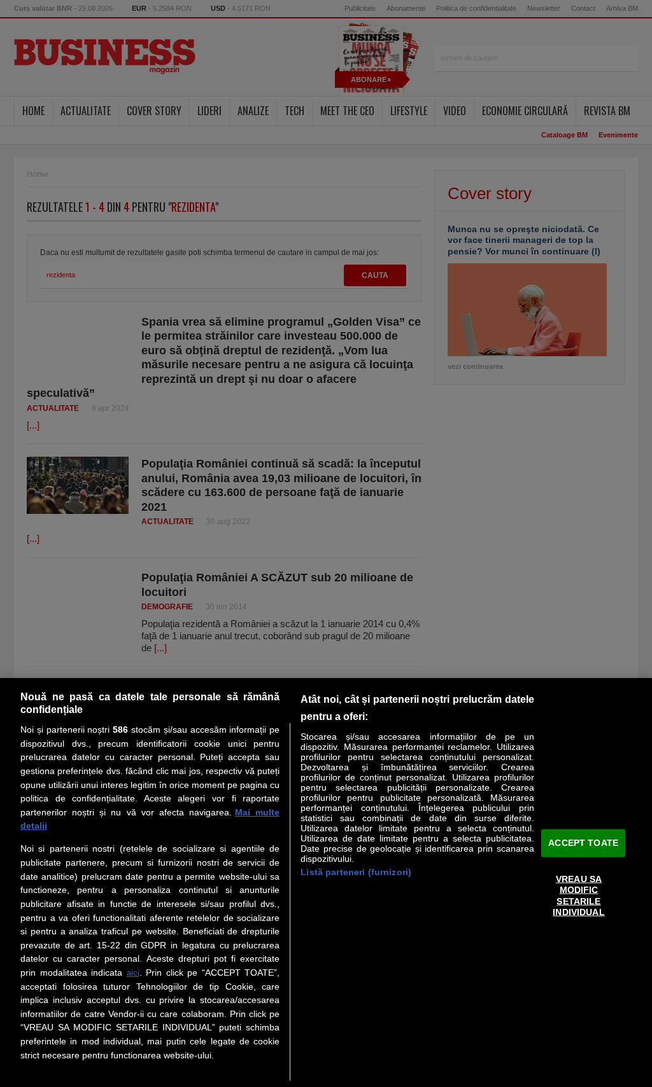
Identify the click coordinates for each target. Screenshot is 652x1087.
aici (133, 973)
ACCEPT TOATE (583, 843)
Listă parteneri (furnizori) (356, 872)
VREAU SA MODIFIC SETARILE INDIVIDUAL (578, 895)
